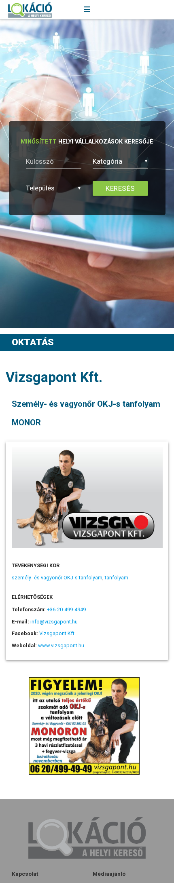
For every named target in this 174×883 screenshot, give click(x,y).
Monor (26, 422)
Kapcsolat (25, 873)
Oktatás (33, 342)
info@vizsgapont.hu (54, 622)
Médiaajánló (109, 873)
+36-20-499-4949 (66, 609)
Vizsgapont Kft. (57, 633)
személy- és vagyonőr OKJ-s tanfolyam (57, 578)
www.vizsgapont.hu (61, 645)
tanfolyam (116, 578)
